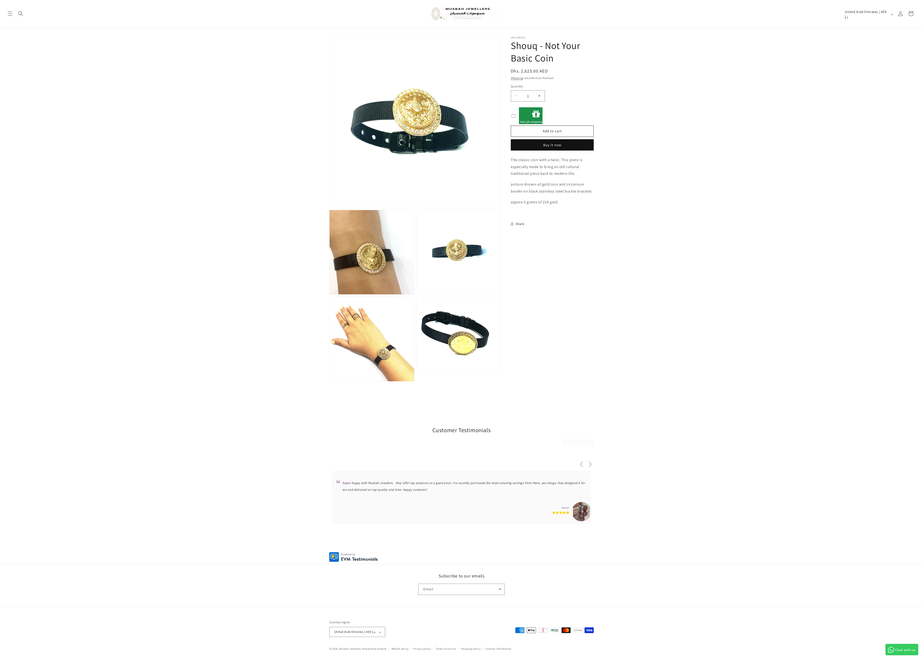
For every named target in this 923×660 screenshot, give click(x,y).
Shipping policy (471, 648)
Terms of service (446, 648)
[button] (10, 13)
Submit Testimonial (578, 442)
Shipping (517, 78)
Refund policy (400, 648)
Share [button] (520, 223)
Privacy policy (422, 648)
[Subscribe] (499, 589)
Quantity (517, 86)
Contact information (498, 648)
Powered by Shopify (374, 649)
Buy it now (552, 144)
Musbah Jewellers (350, 649)
